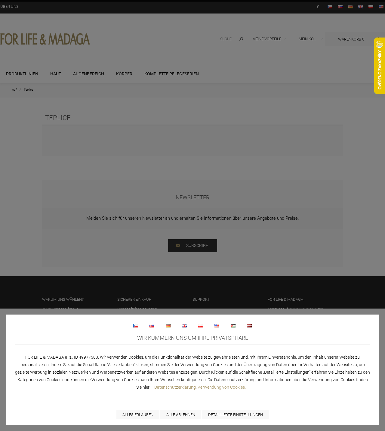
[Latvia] (249, 325)
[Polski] (200, 325)
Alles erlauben (137, 414)
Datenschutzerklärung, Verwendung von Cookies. (200, 387)
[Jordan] (233, 325)
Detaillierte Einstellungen (235, 414)
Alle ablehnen (180, 414)
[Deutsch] (168, 325)
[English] (184, 325)
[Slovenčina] (152, 325)
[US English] (217, 325)
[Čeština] (135, 325)
